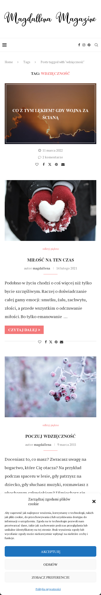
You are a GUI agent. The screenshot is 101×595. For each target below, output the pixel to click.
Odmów (50, 564)
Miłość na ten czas (50, 260)
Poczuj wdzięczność (50, 436)
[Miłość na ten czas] (50, 210)
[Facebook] (79, 45)
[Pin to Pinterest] (57, 164)
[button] (94, 501)
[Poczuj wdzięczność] (50, 386)
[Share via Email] (63, 164)
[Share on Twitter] (50, 164)
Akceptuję (50, 551)
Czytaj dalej (22, 329)
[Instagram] (83, 45)
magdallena (41, 268)
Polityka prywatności (48, 589)
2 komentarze (53, 157)
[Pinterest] (89, 45)
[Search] (96, 45)
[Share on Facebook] (44, 164)
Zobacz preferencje (51, 577)
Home (9, 62)
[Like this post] (37, 164)
